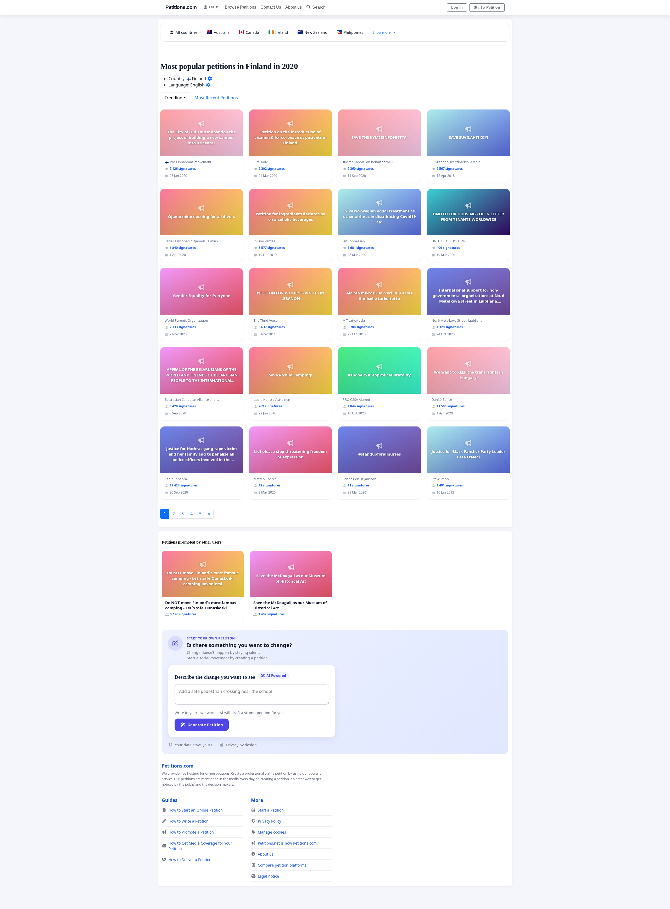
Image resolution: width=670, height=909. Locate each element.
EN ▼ (214, 7)
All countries (188, 32)
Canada (254, 32)
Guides (169, 800)
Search (319, 7)
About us (293, 7)
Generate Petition (205, 724)
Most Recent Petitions (216, 98)
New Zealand (317, 32)
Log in (457, 7)
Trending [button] (173, 98)
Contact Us (270, 7)
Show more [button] (381, 32)
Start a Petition (487, 7)
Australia (223, 32)
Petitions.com (181, 7)
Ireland (283, 32)
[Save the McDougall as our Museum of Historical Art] (291, 585)
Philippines (355, 32)
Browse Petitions (240, 7)
